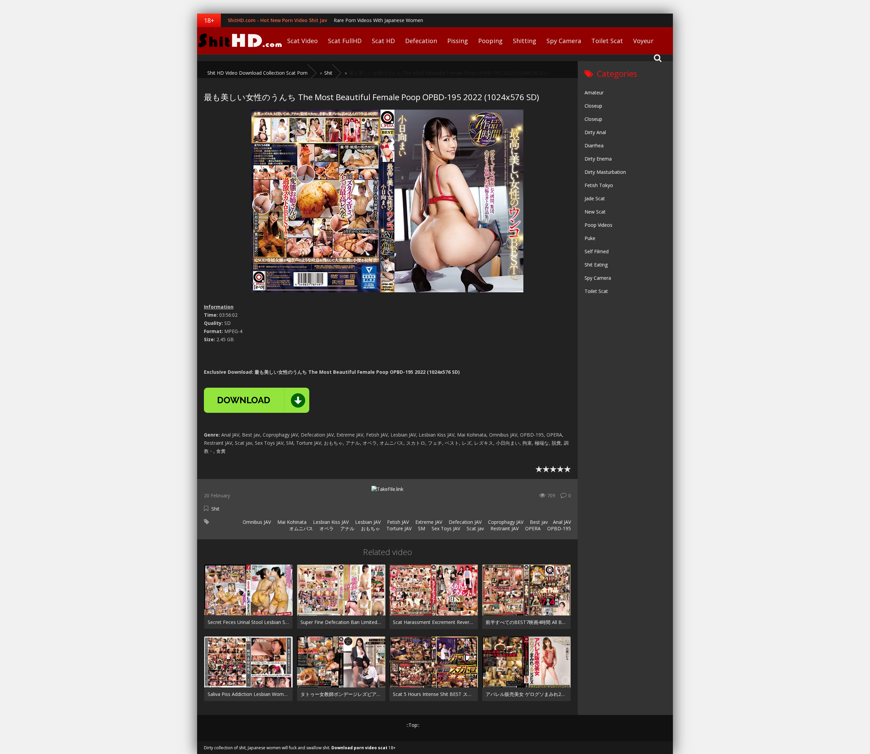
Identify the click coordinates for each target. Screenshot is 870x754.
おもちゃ (370, 528)
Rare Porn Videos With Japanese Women (378, 20)
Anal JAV (562, 522)
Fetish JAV (397, 522)
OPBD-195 (558, 528)
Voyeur (643, 41)
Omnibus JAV (256, 522)
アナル (346, 528)
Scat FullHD (345, 41)
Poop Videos (598, 225)
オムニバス (300, 528)
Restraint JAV (504, 528)
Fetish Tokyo (599, 185)
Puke (590, 238)
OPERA (532, 528)
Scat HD (383, 41)
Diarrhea (594, 145)
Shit (215, 508)
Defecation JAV (464, 522)
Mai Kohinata (291, 522)
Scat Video (302, 41)
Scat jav (474, 528)
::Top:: (412, 725)
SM (421, 528)
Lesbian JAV (367, 522)
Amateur (594, 92)
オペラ (326, 528)
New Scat (595, 211)
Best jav (538, 522)
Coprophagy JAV (505, 522)
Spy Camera (563, 41)
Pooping (490, 41)
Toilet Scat (607, 41)
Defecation (421, 41)
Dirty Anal (595, 132)
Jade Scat (595, 198)
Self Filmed (597, 251)
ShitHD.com (239, 40)
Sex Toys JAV (445, 528)
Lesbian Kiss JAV (330, 522)
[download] (256, 400)
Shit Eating (596, 264)
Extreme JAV (428, 522)
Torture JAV (398, 528)
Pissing (457, 41)
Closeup (593, 106)
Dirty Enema (598, 158)
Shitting (524, 41)
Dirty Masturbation (605, 172)
